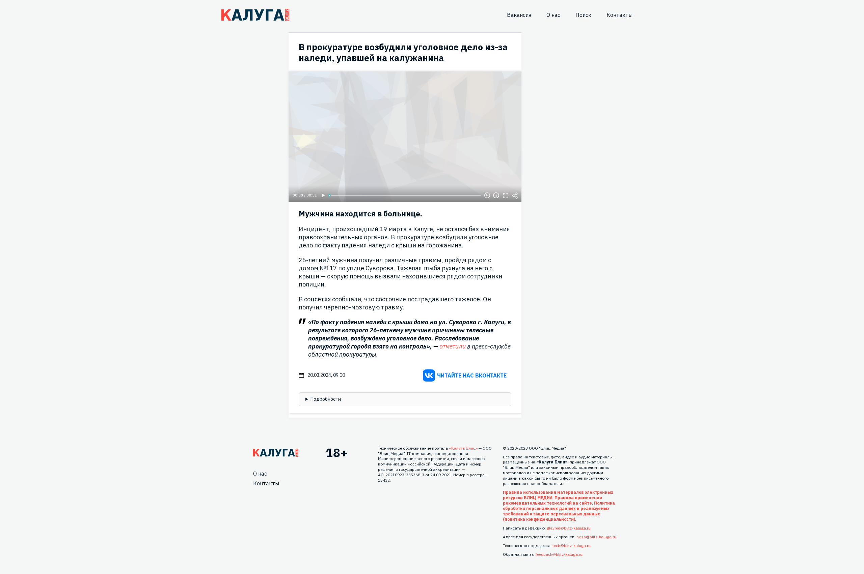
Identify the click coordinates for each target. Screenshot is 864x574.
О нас (553, 14)
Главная (275, 453)
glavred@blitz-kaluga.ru (569, 528)
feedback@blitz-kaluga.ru (559, 554)
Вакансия (519, 14)
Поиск (583, 14)
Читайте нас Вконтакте (472, 375)
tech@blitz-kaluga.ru (571, 545)
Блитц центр (255, 15)
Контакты (619, 14)
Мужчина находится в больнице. (360, 213)
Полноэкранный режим (505, 195)
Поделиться (515, 195)
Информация (496, 195)
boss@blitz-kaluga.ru (596, 536)
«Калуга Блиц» (463, 448)
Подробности (325, 399)
